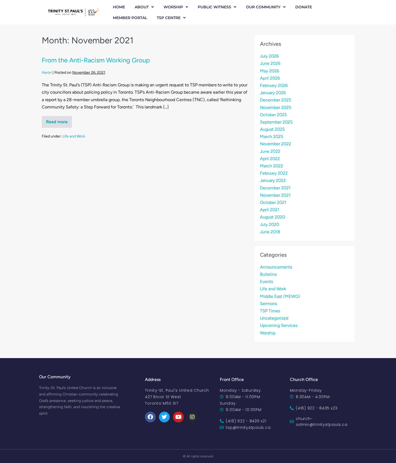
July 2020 (269, 224)
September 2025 (276, 122)
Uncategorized (274, 318)
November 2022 (275, 143)
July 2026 (269, 56)
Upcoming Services (278, 325)
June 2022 (270, 151)
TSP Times (270, 310)
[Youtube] (178, 417)
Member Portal (130, 17)
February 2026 (274, 85)
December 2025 (275, 100)
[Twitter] (164, 417)
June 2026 (270, 63)
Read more (59, 120)
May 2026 (269, 70)
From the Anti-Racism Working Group (96, 60)
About (142, 7)
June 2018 (270, 231)
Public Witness (214, 7)
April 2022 (270, 158)
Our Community (263, 7)
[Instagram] (192, 417)
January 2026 (273, 92)
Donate (303, 7)
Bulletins (268, 274)
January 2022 (273, 180)
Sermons (268, 303)
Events (266, 281)
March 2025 (271, 136)
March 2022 (271, 165)
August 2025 (272, 129)
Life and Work (73, 136)
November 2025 (275, 107)
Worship (173, 7)
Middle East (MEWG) (280, 296)
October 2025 (273, 114)
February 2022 (274, 173)
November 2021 (275, 195)
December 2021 (275, 187)
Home (119, 7)
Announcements (276, 267)
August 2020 (272, 217)
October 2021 (273, 202)
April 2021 (269, 209)
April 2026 (270, 78)
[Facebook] (150, 417)
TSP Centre (168, 17)
